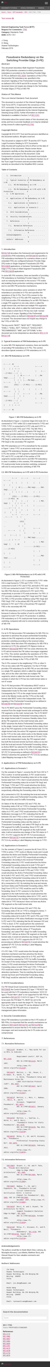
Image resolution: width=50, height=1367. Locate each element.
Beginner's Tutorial (9, 8)
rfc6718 (22, 1238)
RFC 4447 (15, 1084)
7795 (25, 30)
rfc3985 (22, 1181)
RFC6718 (6, 253)
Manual (41, 8)
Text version (6, 18)
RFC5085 (6, 989)
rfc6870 (22, 1152)
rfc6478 (22, 1132)
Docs (9, 12)
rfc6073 (22, 1113)
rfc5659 (22, 1222)
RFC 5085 (6, 1341)
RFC (26, 12)
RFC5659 (9, 271)
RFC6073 (35, 752)
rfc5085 (22, 1202)
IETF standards (18, 12)
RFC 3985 (21, 1172)
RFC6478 (44, 316)
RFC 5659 (22, 76)
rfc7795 (30, 125)
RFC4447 (14, 1025)
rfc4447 (22, 1093)
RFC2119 (6, 336)
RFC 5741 (35, 115)
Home (4, 12)
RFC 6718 (32, 1232)
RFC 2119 (44, 333)
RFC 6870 (13, 1143)
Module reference (28, 8)
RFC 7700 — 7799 (35, 12)
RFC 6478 (20, 1125)
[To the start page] (6, 1364)
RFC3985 (6, 266)
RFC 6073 (19, 1104)
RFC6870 (33, 256)
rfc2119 (22, 1068)
